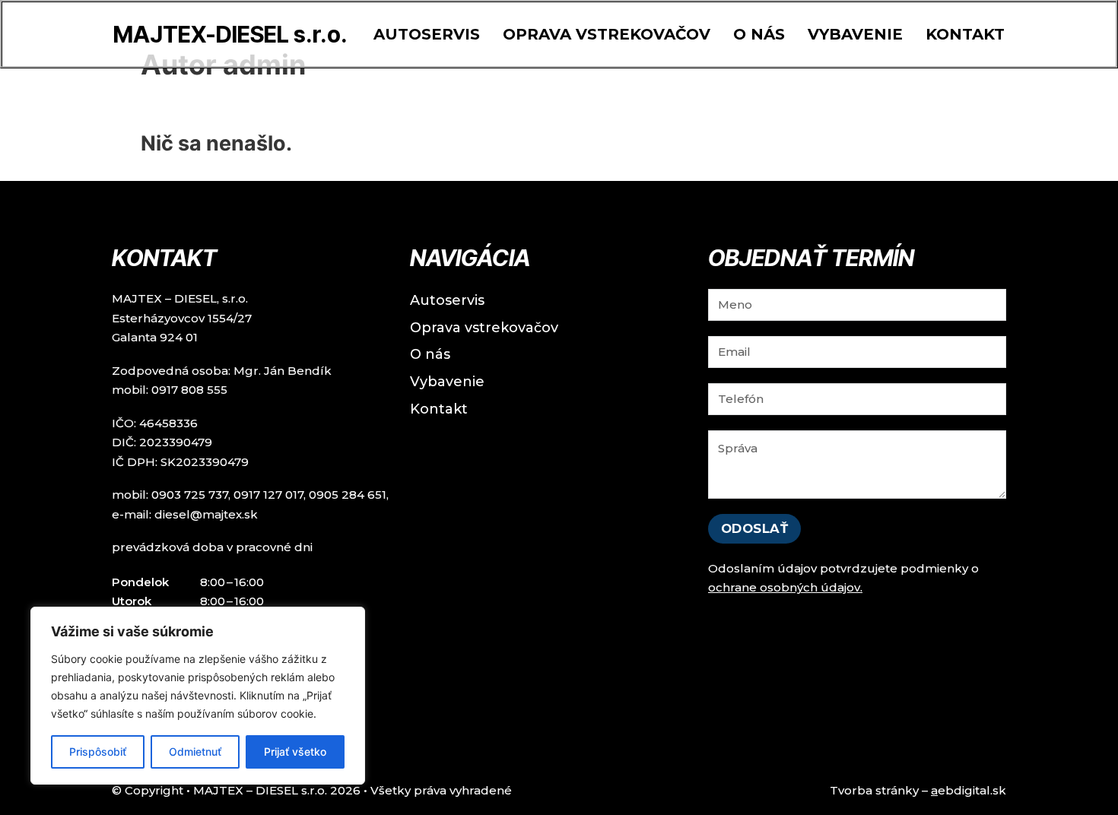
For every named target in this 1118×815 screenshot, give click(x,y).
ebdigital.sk (968, 790)
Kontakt (965, 34)
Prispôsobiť (97, 751)
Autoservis (426, 34)
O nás (759, 34)
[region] (197, 696)
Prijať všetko (295, 751)
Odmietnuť (195, 751)
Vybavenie (855, 34)
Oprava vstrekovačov (606, 34)
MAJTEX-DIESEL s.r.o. (230, 34)
